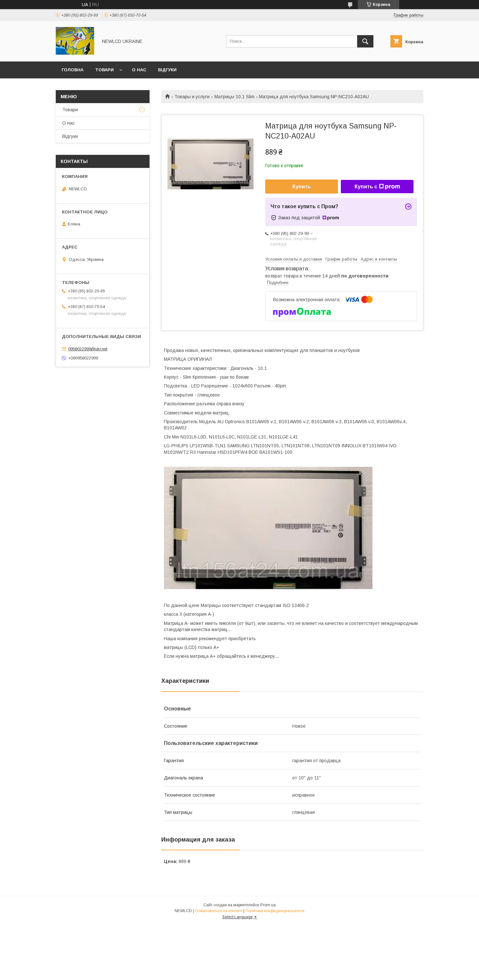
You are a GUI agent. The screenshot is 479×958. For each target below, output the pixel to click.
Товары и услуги (192, 96)
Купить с (366, 186)
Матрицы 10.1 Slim (234, 96)
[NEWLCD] (75, 53)
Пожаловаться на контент (218, 911)
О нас (139, 69)
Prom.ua (268, 905)
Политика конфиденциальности (274, 911)
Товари (104, 69)
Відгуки (167, 69)
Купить (301, 186)
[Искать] (365, 41)
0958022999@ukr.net (87, 348)
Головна (72, 69)
